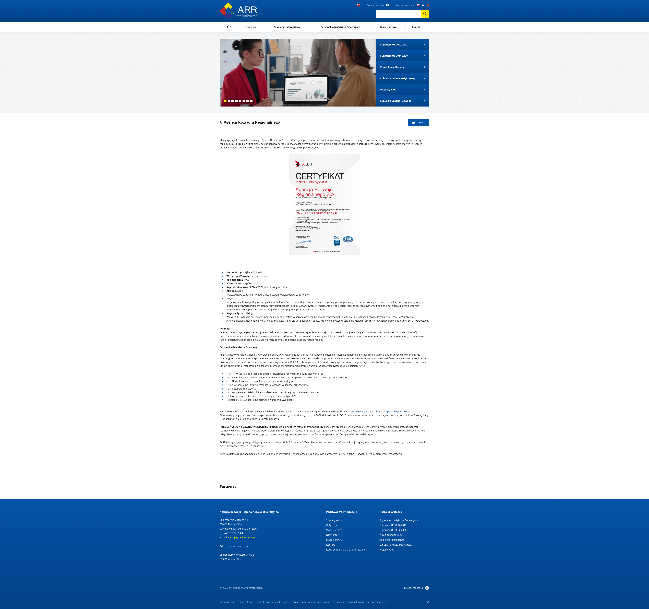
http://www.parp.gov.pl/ (364, 411)
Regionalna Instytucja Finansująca (398, 520)
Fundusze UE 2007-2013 (392, 525)
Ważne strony (334, 530)
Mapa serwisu (334, 539)
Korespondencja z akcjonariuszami (346, 549)
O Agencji (331, 525)
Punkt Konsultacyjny (390, 534)
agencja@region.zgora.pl (241, 537)
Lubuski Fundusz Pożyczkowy (395, 544)
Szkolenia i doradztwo (391, 539)
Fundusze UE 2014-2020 (392, 530)
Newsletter (332, 534)
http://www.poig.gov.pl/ (397, 411)
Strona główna (334, 520)
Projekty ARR (386, 549)
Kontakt (330, 544)
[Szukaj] (425, 14)
